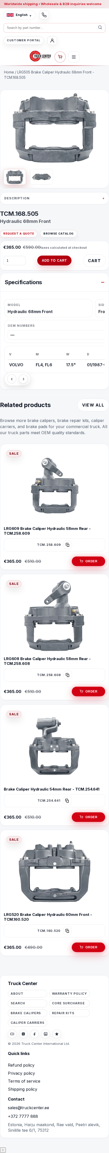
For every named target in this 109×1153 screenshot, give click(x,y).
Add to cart (54, 260)
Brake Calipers (26, 1013)
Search (18, 1003)
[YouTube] (12, 1034)
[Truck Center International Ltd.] (40, 56)
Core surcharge (68, 1003)
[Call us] (44, 15)
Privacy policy (21, 1073)
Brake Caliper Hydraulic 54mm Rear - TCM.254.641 (51, 789)
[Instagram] (23, 1034)
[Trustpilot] (56, 1034)
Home (9, 72)
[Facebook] (34, 1034)
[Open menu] (73, 57)
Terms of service (24, 1081)
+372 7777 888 (23, 1116)
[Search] (100, 28)
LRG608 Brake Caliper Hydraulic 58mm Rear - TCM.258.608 (47, 661)
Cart (94, 260)
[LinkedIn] (45, 1034)
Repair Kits (63, 1013)
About (17, 993)
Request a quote (18, 233)
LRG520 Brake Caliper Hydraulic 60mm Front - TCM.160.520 (48, 917)
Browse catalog (58, 233)
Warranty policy (69, 993)
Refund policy (21, 1065)
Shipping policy (22, 1089)
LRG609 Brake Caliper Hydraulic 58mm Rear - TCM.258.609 (47, 531)
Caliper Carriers (27, 1023)
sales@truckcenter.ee (28, 1107)
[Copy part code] (67, 545)
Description (17, 198)
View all (93, 405)
